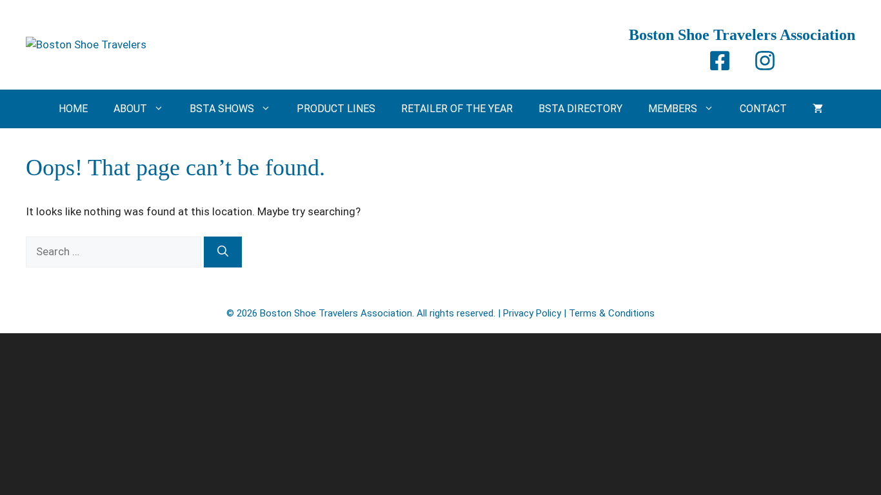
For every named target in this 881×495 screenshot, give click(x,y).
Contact (763, 108)
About (130, 108)
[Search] (223, 252)
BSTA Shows (222, 108)
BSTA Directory (580, 108)
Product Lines (336, 108)
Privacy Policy (532, 313)
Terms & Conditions (612, 313)
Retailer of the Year (457, 108)
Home (73, 108)
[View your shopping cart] (818, 109)
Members (672, 108)
